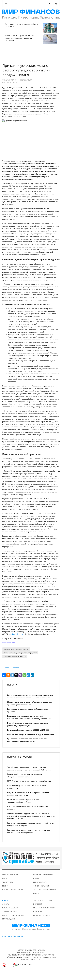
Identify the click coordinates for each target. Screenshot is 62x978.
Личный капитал (9, 911)
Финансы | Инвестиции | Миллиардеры (13, 917)
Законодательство (10, 874)
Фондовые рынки (41, 886)
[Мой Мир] (28, 675)
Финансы (6, 878)
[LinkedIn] (32, 675)
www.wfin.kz (16, 957)
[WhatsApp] (24, 675)
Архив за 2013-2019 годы (12, 936)
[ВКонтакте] (4, 675)
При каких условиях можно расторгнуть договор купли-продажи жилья (26, 70)
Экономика (7, 882)
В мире (36, 878)
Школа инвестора (10, 908)
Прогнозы (37, 911)
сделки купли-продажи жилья (16, 649)
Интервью (37, 904)
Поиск (36, 893)
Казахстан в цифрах (41, 915)
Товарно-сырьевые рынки (44, 890)
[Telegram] (12, 675)
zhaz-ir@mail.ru (17, 634)
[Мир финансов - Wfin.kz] (31, 14)
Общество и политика (43, 874)
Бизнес (5, 886)
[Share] (49, 3)
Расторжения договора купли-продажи (20, 653)
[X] (16, 675)
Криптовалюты (40, 882)
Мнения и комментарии (44, 908)
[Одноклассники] (8, 675)
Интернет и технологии (12, 890)
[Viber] (20, 675)
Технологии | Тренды (42, 900)
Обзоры (5, 904)
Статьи (5, 900)
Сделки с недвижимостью (15, 656)
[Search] (56, 3)
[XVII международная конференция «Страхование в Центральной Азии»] (31, 858)
